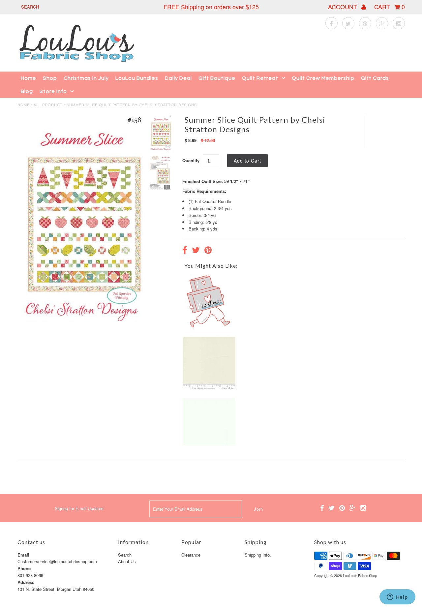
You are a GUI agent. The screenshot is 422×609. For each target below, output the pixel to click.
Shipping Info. (258, 555)
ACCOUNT (343, 6)
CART (389, 6)
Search (125, 555)
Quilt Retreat (260, 78)
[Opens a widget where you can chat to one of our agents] (397, 597)
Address (25, 582)
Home (28, 78)
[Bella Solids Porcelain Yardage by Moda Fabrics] (209, 387)
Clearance (190, 555)
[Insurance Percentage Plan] (209, 326)
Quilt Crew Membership (323, 78)
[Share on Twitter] (196, 251)
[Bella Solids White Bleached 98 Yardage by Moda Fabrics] (209, 444)
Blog (27, 91)
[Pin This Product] (208, 251)
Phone (24, 568)
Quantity (190, 160)
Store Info (53, 91)
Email (23, 555)
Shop (50, 78)
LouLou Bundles (136, 78)
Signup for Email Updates (79, 508)
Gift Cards (375, 78)
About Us (127, 561)
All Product (48, 104)
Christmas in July (86, 78)
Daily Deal (178, 78)
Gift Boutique (216, 78)
